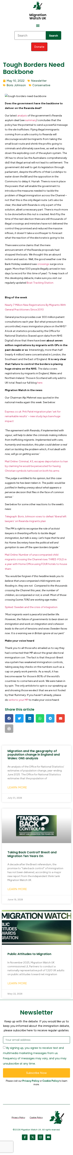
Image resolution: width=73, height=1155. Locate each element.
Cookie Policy (50, 1080)
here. (40, 382)
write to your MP (18, 699)
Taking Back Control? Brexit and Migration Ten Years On (32, 854)
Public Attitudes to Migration (29, 954)
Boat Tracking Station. (40, 282)
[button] (38, 25)
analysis (22, 115)
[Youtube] (48, 1137)
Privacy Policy (30, 1080)
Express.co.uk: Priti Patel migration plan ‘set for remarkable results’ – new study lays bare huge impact (33, 416)
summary (30, 120)
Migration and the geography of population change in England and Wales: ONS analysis (33, 754)
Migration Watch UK (37, 16)
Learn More (17, 787)
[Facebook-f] (25, 1137)
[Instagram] (40, 1137)
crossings (43, 264)
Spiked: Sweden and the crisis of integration (31, 607)
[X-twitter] (32, 1137)
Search (53, 35)
